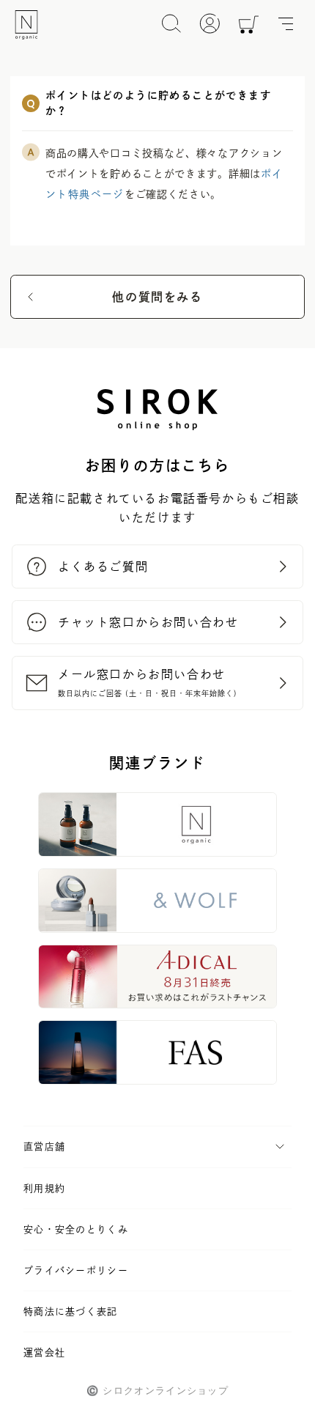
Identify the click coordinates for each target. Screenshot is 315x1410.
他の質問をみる (157, 297)
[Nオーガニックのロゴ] (26, 25)
